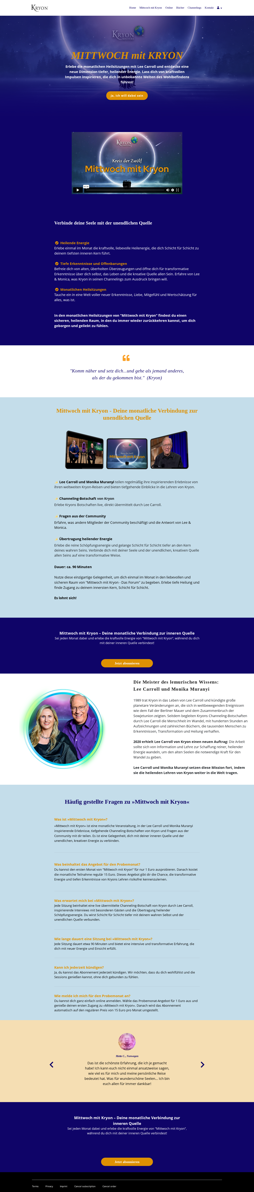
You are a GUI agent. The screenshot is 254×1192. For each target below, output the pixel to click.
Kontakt (209, 7)
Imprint (63, 1186)
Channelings (194, 7)
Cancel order (109, 1186)
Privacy (49, 1186)
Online (169, 7)
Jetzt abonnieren (127, 663)
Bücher (180, 7)
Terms (35, 1186)
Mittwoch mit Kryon (150, 7)
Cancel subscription (85, 1186)
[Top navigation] (219, 8)
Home (132, 7)
